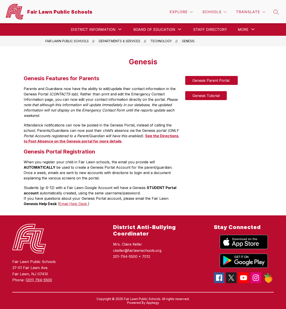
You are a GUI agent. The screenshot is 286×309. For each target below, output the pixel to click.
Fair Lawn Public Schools (67, 41)
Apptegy (152, 303)
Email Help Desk (73, 204)
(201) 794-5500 (38, 280)
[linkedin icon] (268, 282)
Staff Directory (210, 29)
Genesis (188, 41)
